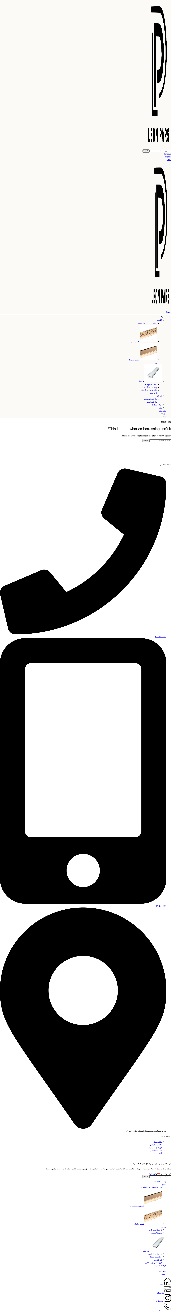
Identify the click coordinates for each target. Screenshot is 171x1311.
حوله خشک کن (156, 405)
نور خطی (141, 381)
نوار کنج (159, 396)
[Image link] (162, 459)
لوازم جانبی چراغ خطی (149, 390)
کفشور (159, 320)
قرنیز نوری (153, 393)
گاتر (160, 407)
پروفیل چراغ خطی (150, 384)
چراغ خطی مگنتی (150, 387)
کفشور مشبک (135, 341)
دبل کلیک (152, 1173)
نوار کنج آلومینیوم (150, 399)
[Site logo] (159, 148)
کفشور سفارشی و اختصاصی (147, 323)
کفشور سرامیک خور (137, 1205)
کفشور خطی (157, 1141)
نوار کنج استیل (151, 402)
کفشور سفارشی (156, 1144)
